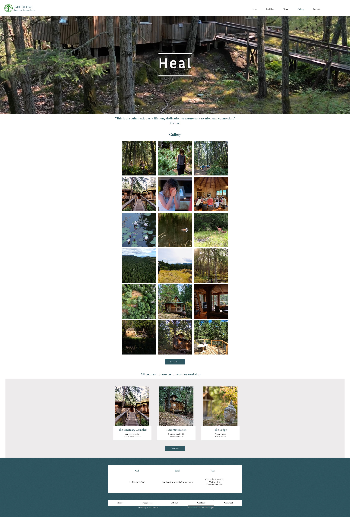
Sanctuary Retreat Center (24, 10)
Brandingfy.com (152, 507)
